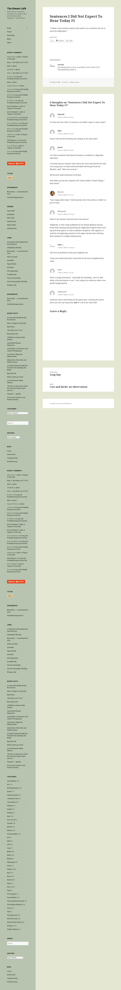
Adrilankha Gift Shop (14, 248)
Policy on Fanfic (12, 257)
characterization (12, 795)
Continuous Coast (13, 799)
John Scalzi (10, 218)
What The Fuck (12, 919)
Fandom (9, 813)
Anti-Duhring (11, 781)
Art (8, 784)
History (9, 830)
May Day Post (11, 373)
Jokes (9, 841)
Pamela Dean (11, 221)
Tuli (8, 912)
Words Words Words (14, 922)
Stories (9, 32)
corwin (65, 82)
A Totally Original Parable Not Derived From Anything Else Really (17, 368)
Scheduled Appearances (15, 197)
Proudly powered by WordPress (60, 403)
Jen (8, 837)
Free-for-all (11, 820)
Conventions (11, 802)
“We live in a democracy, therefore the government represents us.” (17, 388)
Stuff (8, 890)
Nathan (9, 859)
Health (9, 827)
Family (9, 809)
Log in (9, 451)
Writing (9, 926)
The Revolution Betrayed (15, 901)
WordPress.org (12, 461)
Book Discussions (13, 788)
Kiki (59, 131)
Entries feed (11, 454)
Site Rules (10, 267)
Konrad (61, 114)
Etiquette (10, 806)
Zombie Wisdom (12, 929)
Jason (60, 147)
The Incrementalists (14, 278)
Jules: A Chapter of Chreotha (16, 323)
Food (8, 816)
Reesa (9, 876)
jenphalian (10, 214)
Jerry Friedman (12, 106)
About (9, 43)
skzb (8, 62)
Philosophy (11, 862)
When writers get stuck (15, 377)
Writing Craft (11, 285)
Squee (9, 883)
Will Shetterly (12, 228)
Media (9, 852)
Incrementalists (12, 834)
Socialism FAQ (12, 274)
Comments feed (12, 458)
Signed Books (11, 264)
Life (8, 844)
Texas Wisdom (12, 897)
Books (9, 28)
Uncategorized (12, 915)
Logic (9, 848)
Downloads (11, 35)
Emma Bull (11, 211)
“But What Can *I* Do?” (20, 62)
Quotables (10, 260)
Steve (9, 887)
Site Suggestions (12, 271)
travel (9, 908)
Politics (9, 869)
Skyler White (11, 225)
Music (9, 39)
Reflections (11, 327)
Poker (9, 866)
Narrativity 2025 (12, 334)
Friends (9, 823)
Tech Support (11, 894)
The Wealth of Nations (14, 904)
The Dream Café (16, 8)
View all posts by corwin (66, 69)
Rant (8, 873)
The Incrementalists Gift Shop (17, 281)
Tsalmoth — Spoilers (14, 394)
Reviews (10, 880)
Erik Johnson (11, 140)
